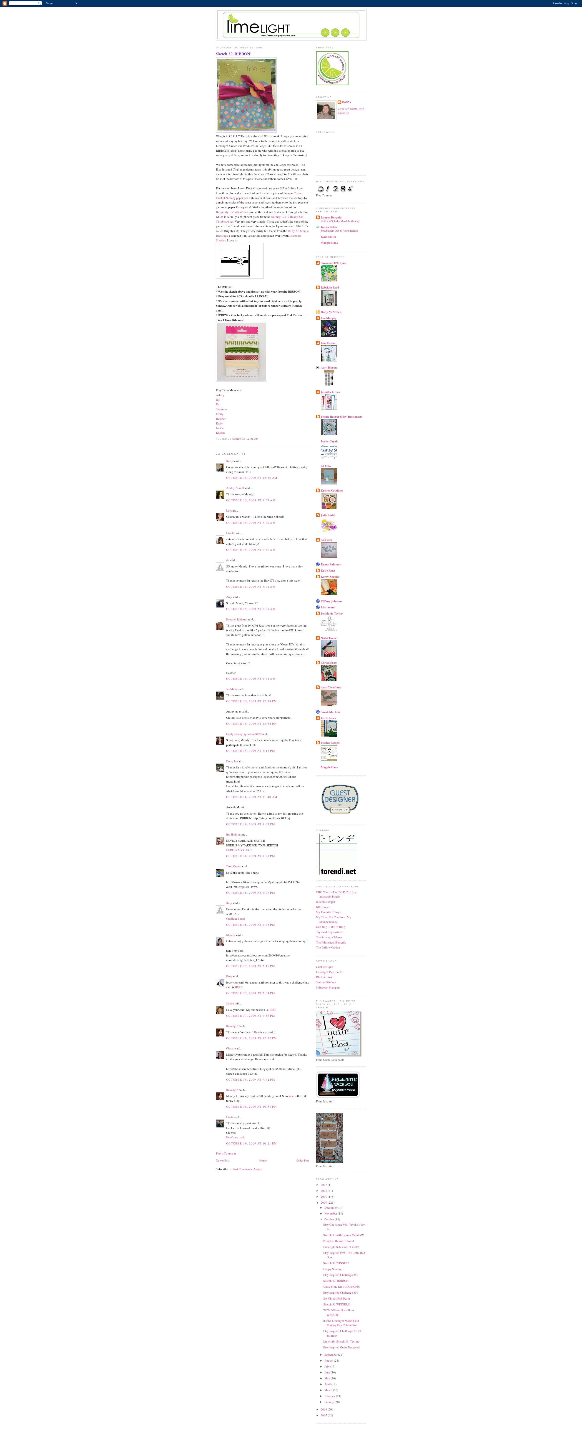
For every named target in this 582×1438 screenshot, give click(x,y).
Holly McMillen (331, 312)
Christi (230, 1048)
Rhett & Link (324, 977)
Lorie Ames (328, 718)
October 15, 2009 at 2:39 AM (251, 523)
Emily (219, 414)
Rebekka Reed (330, 287)
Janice (230, 1003)
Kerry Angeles (330, 576)
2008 (324, 1409)
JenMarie (232, 689)
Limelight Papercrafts (329, 972)
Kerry (219, 423)
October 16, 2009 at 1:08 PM (250, 856)
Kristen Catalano (332, 490)
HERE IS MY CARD (238, 850)
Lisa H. (230, 533)
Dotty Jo (231, 761)
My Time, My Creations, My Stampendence (333, 919)
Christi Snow (329, 662)
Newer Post (223, 1160)
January (329, 1402)
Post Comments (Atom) (247, 1169)
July (327, 1366)
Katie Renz (328, 570)
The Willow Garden (328, 947)
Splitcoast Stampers (328, 987)
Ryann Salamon (331, 564)
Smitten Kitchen (326, 982)
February (330, 1396)
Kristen (220, 433)
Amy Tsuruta (329, 367)
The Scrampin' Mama (329, 937)
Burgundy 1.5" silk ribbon (232, 212)
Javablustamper (325, 902)
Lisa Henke (328, 343)
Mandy (230, 935)
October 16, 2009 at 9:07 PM (250, 893)
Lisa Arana (328, 607)
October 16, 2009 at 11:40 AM (251, 797)
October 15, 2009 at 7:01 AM (251, 587)
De (217, 404)
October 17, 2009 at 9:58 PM (250, 1016)
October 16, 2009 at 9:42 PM (250, 925)
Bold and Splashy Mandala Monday (340, 221)
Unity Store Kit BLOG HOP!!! (341, 1287)
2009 (324, 1202)
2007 (324, 1415)
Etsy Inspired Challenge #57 (340, 1292)
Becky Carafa (330, 441)
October (329, 1219)
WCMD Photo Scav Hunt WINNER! (338, 1312)
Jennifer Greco (330, 392)
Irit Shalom (233, 834)
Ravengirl (232, 1026)
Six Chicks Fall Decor (336, 1298)
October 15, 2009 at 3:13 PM (250, 751)
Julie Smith (328, 515)
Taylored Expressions (329, 932)
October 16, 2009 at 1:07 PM (250, 824)
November (331, 1213)
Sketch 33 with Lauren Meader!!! (343, 1235)
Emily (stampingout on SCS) (243, 734)
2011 (324, 1191)
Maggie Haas (329, 242)
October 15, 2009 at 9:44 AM (251, 679)
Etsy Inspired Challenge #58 (340, 1275)
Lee (228, 510)
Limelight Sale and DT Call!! (341, 1247)
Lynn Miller (328, 236)
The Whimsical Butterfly (331, 942)
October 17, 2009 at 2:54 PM (250, 993)
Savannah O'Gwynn (333, 263)
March (328, 1390)
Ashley (220, 395)
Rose (229, 976)
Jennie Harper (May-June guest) (341, 416)
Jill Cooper (323, 907)
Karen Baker (329, 227)
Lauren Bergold (331, 217)
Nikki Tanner (329, 638)
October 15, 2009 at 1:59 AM (251, 500)
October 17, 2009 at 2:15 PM (250, 966)
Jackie (220, 428)
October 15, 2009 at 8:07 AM (251, 609)
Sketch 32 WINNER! (336, 1263)
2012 (324, 1185)
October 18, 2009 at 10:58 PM (251, 1106)
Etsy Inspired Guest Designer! (341, 1347)
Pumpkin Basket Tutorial (338, 1241)
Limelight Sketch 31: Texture (341, 1341)
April (327, 1384)
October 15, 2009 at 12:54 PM (251, 724)
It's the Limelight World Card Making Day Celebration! (341, 1323)
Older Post (302, 1160)
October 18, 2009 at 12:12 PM (251, 1038)
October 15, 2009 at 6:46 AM (251, 550)
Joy (218, 400)
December (330, 1207)
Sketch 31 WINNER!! (336, 1304)
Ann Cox (326, 539)
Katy (229, 903)
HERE (239, 987)
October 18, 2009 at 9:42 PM (250, 1079)
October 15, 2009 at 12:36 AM (251, 478)
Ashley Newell (235, 488)
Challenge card (235, 918)
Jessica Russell (330, 742)
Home (263, 1160)
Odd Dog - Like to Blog (330, 927)
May (327, 1378)
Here (257, 1032)
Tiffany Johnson (331, 601)
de (227, 560)
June (327, 1372)
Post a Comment (226, 1153)
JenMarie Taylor (332, 613)
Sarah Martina (330, 712)
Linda (229, 1117)
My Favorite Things (328, 912)
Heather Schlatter (236, 619)
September (331, 1355)
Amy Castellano (331, 687)
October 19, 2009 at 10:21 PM (251, 1143)
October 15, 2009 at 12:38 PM (251, 701)
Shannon (221, 409)
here (291, 1096)
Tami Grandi (233, 866)
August (329, 1360)
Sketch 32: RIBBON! (336, 1281)
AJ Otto (326, 466)
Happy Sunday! (332, 1269)
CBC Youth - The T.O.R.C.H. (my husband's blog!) (336, 894)
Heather (221, 419)
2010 (324, 1197)
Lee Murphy (329, 318)
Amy (229, 597)
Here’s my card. (235, 1137)
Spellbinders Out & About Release (339, 230)
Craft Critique (324, 967)
